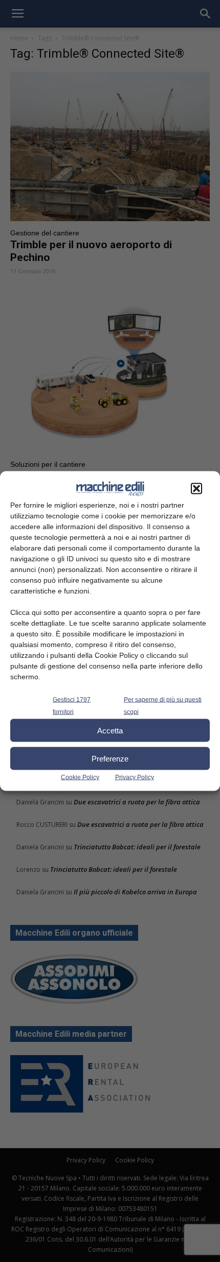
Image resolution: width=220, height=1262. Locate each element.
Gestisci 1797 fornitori (72, 706)
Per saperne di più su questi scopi (163, 706)
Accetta (110, 730)
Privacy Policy (134, 777)
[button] (196, 489)
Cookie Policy (80, 777)
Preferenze (110, 758)
